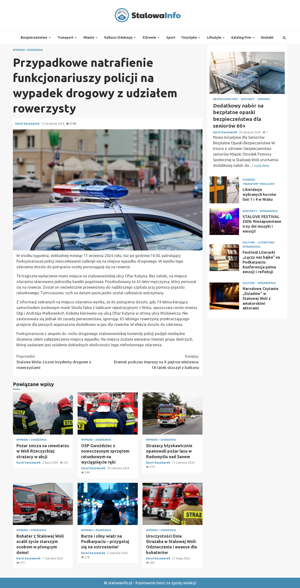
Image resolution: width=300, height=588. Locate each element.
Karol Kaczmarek (27, 123)
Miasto (88, 37)
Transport (65, 37)
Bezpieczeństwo (34, 37)
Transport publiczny (259, 184)
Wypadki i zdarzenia (28, 50)
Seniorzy (248, 99)
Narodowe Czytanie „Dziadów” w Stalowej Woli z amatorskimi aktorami (224, 296)
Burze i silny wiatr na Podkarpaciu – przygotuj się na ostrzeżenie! (108, 504)
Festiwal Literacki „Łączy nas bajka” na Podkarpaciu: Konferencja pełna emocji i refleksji (224, 257)
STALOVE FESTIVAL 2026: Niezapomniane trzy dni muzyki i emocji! (224, 221)
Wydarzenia (269, 211)
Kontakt (267, 37)
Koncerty (250, 211)
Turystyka (189, 37)
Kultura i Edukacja (118, 37)
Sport (170, 37)
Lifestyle (214, 37)
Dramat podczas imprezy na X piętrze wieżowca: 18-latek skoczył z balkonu (156, 362)
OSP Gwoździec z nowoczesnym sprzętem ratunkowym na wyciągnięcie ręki (108, 413)
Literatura (266, 242)
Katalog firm (241, 37)
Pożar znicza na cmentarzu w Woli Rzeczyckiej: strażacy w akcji (43, 413)
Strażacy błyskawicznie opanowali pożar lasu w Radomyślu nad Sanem (172, 413)
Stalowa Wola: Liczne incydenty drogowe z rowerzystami (53, 362)
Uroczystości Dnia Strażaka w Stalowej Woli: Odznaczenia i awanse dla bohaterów (172, 504)
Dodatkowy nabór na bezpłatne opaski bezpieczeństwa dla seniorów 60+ (247, 73)
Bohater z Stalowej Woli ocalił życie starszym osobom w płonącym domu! (43, 504)
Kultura (249, 242)
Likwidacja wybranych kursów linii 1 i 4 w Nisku (224, 189)
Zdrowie (149, 37)
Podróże (249, 180)
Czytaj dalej (260, 165)
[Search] (284, 37)
